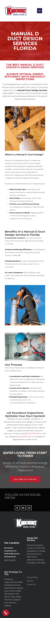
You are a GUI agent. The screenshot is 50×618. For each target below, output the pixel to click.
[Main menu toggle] (39, 10)
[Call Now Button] (5, 612)
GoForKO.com (24, 437)
